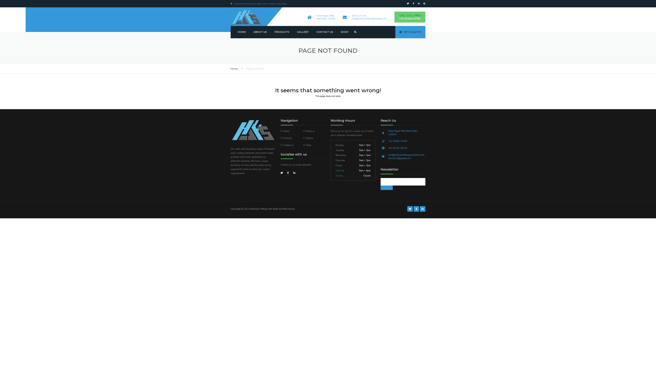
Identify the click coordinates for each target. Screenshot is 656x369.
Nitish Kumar (288, 208)
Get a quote (412, 31)
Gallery (303, 31)
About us (260, 31)
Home (242, 31)
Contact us (324, 31)
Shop (344, 31)
